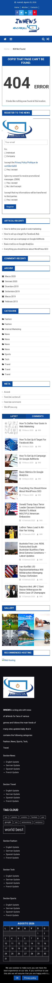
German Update (13, 765)
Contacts (34, 7)
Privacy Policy (21, 162)
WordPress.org (10, 407)
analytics (24, 817)
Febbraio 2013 (11, 301)
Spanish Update (13, 769)
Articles (25, 7)
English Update (12, 762)
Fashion (8, 319)
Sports (8, 354)
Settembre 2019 (12, 291)
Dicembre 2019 (11, 286)
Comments (38, 416)
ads (6, 817)
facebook (34, 817)
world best (14, 829)
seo (16, 822)
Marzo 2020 (10, 276)
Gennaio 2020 (11, 281)
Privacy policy (30, 978)
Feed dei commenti (12, 402)
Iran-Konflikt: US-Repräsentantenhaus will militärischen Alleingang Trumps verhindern (31, 571)
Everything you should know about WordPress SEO (26, 249)
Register (10, 207)
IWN (39, 430)
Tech (7, 359)
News (7, 334)
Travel (7, 364)
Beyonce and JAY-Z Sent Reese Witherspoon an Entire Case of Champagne (32, 589)
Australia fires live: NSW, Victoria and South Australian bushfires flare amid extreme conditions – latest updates (32, 549)
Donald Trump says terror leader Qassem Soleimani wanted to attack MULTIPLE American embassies (32, 510)
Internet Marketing (13, 329)
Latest (14, 416)
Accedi (7, 392)
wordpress (38, 822)
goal (42, 817)
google (8, 822)
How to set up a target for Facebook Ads (21, 234)
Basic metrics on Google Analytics (19, 244)
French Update (12, 772)
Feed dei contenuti (12, 397)
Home (16, 7)
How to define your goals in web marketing (22, 229)
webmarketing (26, 822)
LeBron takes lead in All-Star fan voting (31, 529)
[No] (48, 973)
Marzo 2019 (10, 296)
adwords (14, 817)
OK (17, 978)
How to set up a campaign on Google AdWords (24, 239)
